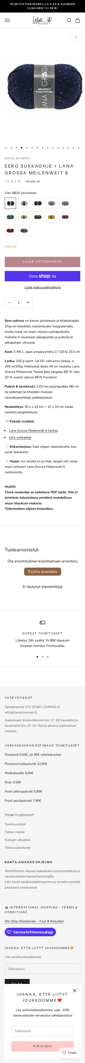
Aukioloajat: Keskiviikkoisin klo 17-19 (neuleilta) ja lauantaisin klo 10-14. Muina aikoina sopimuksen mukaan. (41, 725)
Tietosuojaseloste (17, 847)
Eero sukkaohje (20, 437)
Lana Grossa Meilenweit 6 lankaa (33, 430)
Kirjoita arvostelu (42, 571)
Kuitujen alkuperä (17, 840)
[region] (42, 634)
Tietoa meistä (14, 832)
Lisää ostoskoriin (42, 262)
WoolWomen (17, 158)
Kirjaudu (42, 1046)
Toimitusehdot (15, 824)
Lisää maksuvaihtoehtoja (43, 287)
